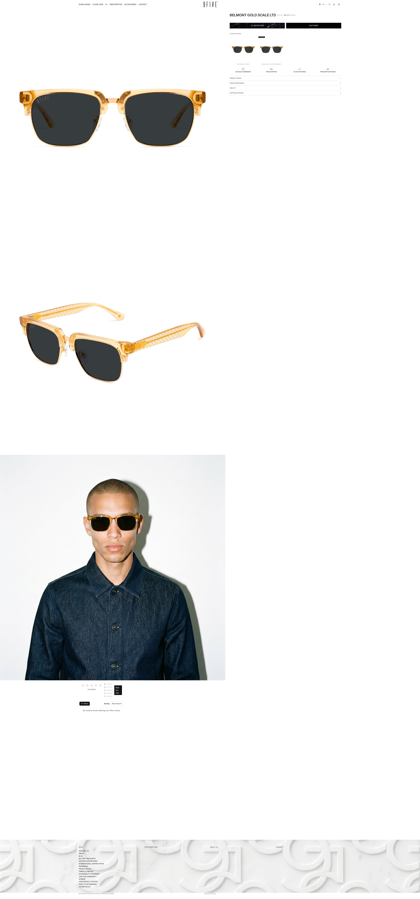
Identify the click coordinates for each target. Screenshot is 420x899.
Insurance (83, 866)
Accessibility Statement (89, 874)
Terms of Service (86, 871)
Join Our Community (88, 876)
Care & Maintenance (237, 83)
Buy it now (313, 25)
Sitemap (82, 879)
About (81, 853)
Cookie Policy (85, 887)
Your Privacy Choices (88, 881)
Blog (81, 856)
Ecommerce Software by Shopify (104, 893)
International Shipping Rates (91, 864)
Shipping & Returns (236, 93)
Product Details (235, 78)
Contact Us (84, 851)
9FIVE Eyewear (88, 893)
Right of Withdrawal (88, 884)
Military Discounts (87, 858)
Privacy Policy (85, 869)
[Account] (334, 4)
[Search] (329, 4)
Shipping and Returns (88, 861)
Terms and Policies (210, 894)
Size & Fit (233, 88)
